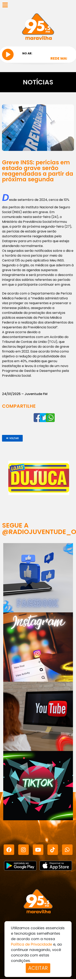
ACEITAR (38, 968)
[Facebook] (9, 849)
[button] (12, 438)
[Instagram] (23, 849)
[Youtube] (38, 849)
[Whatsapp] (67, 849)
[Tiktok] (52, 849)
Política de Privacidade (31, 944)
